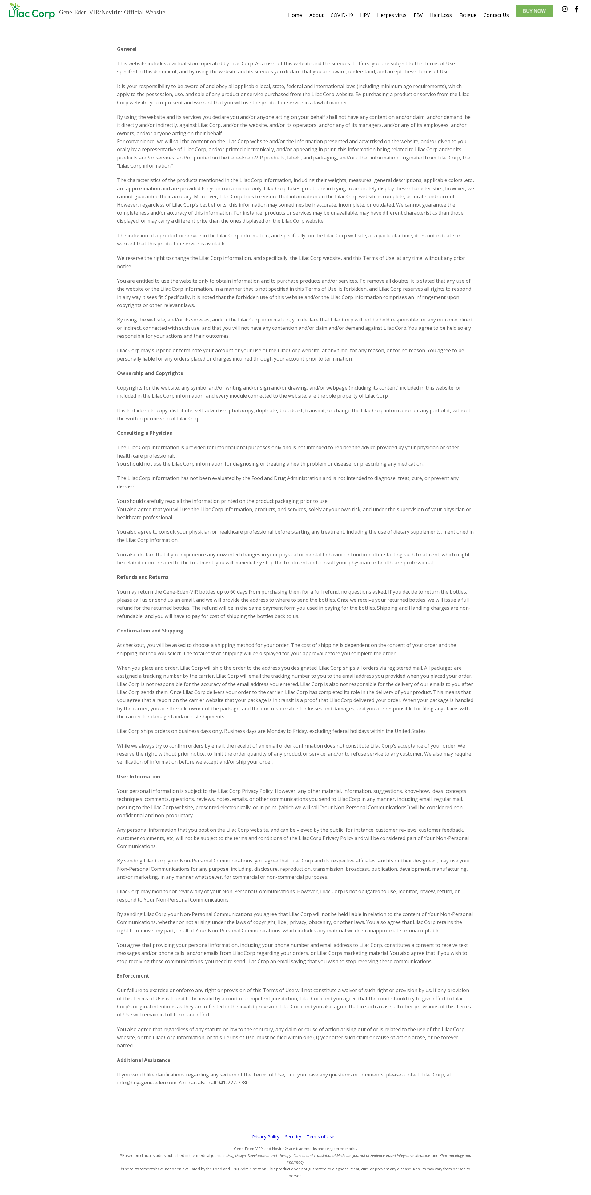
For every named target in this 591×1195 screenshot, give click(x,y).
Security (293, 1137)
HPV (365, 15)
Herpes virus (392, 15)
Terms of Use (320, 1137)
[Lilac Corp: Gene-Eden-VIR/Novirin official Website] (32, 16)
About (316, 15)
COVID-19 (342, 15)
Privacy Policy (265, 1137)
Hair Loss (441, 15)
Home (295, 15)
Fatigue (467, 15)
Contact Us (496, 15)
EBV (418, 15)
